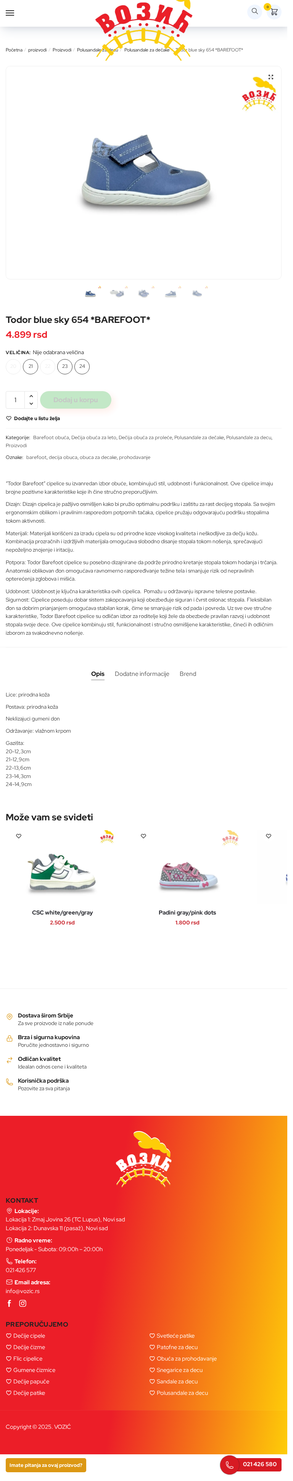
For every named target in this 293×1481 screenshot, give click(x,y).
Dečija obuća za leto (93, 437)
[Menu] (17, 13)
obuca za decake (98, 457)
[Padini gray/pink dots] (187, 867)
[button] (271, 77)
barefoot (36, 457)
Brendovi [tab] (188, 674)
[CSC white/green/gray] (62, 867)
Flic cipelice (27, 1358)
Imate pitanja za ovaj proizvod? (46, 1465)
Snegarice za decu (180, 1370)
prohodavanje (134, 457)
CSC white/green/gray (62, 912)
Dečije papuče (31, 1381)
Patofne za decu (177, 1347)
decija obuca (63, 457)
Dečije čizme (29, 1347)
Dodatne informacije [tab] (142, 674)
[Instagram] (23, 1304)
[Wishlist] (18, 836)
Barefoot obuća (51, 437)
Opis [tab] (98, 674)
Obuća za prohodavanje (187, 1358)
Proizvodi (62, 50)
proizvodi (37, 50)
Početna (14, 50)
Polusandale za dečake (199, 437)
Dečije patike (29, 1393)
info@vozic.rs (23, 1291)
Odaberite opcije (55, 880)
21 (31, 366)
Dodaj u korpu (75, 399)
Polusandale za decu (248, 437)
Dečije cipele (29, 1336)
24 (82, 366)
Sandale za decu (177, 1381)
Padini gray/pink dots (187, 912)
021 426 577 (21, 1270)
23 (65, 366)
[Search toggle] (254, 12)
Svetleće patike (176, 1336)
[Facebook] (9, 1304)
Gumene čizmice (34, 1370)
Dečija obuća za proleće (145, 437)
